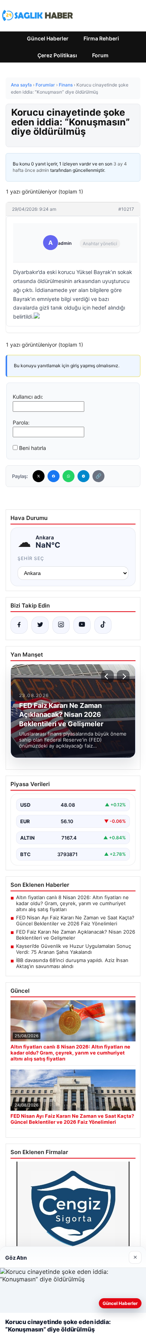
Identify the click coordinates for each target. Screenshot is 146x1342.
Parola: (21, 422)
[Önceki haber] (107, 676)
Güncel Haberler (48, 38)
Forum (100, 55)
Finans (66, 85)
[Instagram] (61, 625)
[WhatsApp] (68, 476)
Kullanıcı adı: (28, 396)
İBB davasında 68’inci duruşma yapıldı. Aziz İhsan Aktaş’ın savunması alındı (72, 963)
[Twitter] (39, 476)
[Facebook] (54, 476)
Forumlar (45, 85)
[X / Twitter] (40, 625)
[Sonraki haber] (123, 676)
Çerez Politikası (57, 55)
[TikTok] (103, 625)
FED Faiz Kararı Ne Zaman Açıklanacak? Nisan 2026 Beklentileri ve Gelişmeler (75, 935)
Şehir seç (31, 558)
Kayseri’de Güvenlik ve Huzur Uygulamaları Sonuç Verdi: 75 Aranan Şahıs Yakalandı (73, 949)
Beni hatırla (32, 448)
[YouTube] (82, 625)
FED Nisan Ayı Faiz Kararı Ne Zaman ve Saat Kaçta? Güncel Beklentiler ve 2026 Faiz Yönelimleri (75, 920)
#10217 (126, 209)
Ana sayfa (21, 85)
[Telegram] (83, 476)
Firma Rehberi (101, 38)
